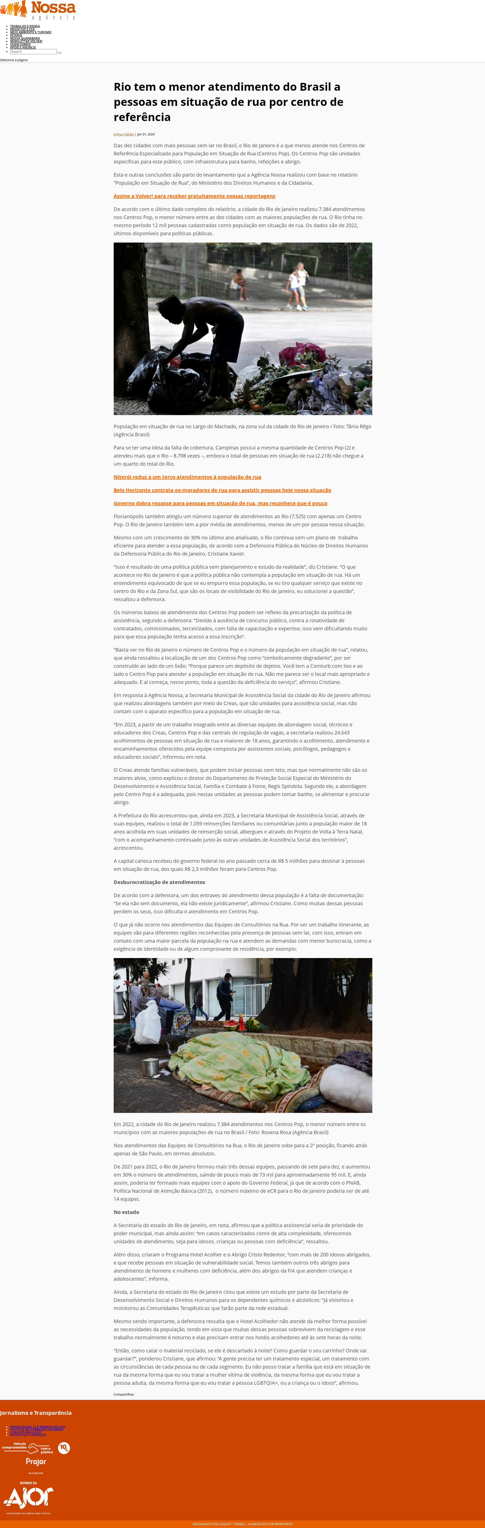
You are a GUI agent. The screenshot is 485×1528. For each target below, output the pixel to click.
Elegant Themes (232, 1524)
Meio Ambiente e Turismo (30, 32)
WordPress (284, 1524)
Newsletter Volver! (26, 41)
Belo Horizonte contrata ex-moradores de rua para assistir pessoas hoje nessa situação (222, 490)
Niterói (16, 35)
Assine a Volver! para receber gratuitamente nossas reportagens (194, 196)
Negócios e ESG (22, 29)
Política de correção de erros (36, 1429)
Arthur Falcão (124, 134)
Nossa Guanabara (25, 38)
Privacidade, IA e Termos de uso (37, 1427)
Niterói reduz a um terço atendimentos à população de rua (187, 476)
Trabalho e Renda (25, 26)
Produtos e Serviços (28, 1435)
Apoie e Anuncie (23, 47)
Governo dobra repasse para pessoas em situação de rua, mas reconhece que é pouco (220, 503)
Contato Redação (25, 1432)
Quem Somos (20, 44)
